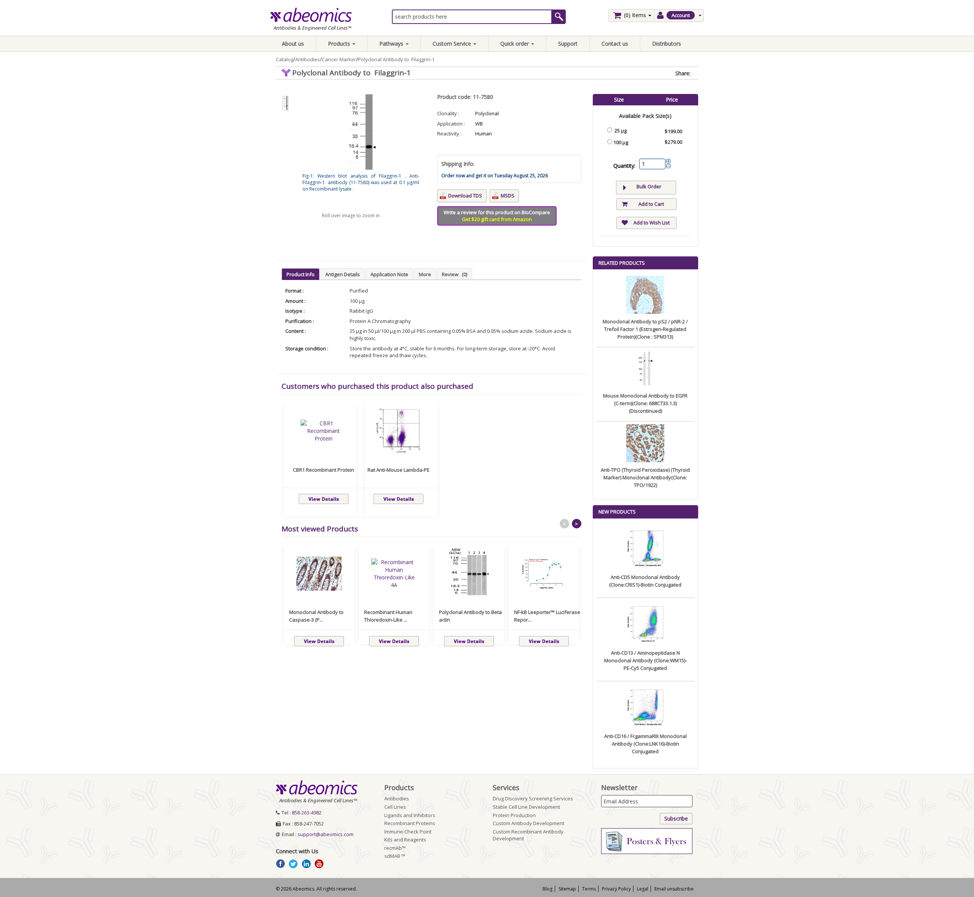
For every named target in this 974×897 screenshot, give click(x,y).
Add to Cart (651, 203)
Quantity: (624, 165)
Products (340, 43)
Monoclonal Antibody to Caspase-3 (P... (316, 616)
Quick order (515, 43)
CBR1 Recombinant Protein (323, 469)
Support (568, 43)
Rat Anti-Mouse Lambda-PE (399, 469)
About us (293, 43)
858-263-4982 (306, 812)
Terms (589, 889)
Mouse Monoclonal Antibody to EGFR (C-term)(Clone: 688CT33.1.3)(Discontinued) (645, 403)
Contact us (615, 43)
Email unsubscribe (674, 889)
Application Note (389, 274)
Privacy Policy (616, 889)
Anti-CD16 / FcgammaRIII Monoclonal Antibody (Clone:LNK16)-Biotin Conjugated (645, 744)
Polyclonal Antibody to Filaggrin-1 (396, 59)
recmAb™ (395, 848)
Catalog (284, 59)
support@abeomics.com (325, 834)
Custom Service (453, 43)
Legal (642, 889)
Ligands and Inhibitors (409, 815)
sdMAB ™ (394, 855)
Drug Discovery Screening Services (533, 798)
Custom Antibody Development (528, 823)
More (425, 274)
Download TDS (465, 195)
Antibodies (307, 59)
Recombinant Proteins (409, 823)
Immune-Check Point (407, 831)
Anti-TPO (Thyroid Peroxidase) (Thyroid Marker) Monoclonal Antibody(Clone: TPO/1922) (645, 477)
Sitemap (567, 889)
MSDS (507, 195)
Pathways (392, 43)
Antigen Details (342, 274)
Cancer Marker (339, 59)
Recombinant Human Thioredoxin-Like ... (388, 616)
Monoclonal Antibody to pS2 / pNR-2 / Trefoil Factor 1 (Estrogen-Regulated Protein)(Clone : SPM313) (645, 329)
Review (454, 274)
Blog (547, 889)
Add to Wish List (651, 222)
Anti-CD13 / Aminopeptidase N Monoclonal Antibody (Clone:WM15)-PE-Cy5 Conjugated (645, 660)
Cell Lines (395, 806)
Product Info (300, 274)
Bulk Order (649, 186)
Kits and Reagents (405, 839)
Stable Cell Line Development (526, 806)
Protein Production (514, 815)
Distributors (666, 43)
